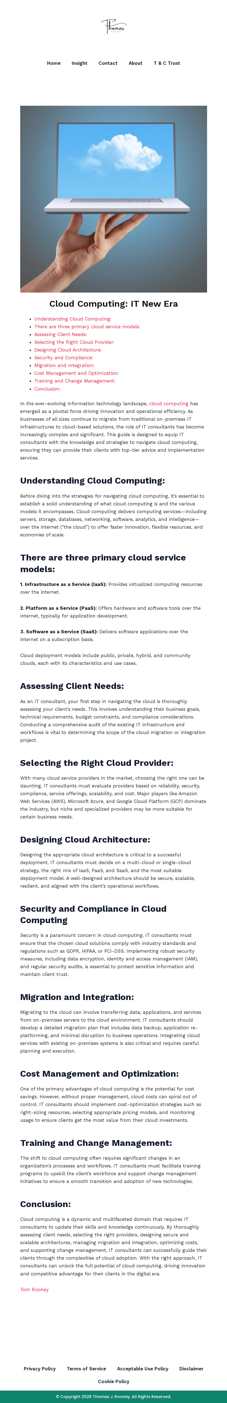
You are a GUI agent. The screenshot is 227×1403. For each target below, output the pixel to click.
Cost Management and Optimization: (76, 373)
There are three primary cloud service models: (87, 326)
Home (54, 63)
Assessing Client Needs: (60, 334)
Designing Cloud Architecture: (68, 350)
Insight (79, 63)
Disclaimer (191, 1368)
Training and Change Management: (74, 381)
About (136, 63)
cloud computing (169, 403)
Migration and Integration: (64, 365)
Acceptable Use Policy (142, 1368)
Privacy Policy (40, 1368)
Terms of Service (86, 1368)
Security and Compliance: (63, 357)
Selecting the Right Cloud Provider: (74, 342)
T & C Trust (167, 63)
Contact (108, 63)
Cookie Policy (113, 1381)
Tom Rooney (34, 1289)
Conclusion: (47, 389)
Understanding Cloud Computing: (73, 319)
